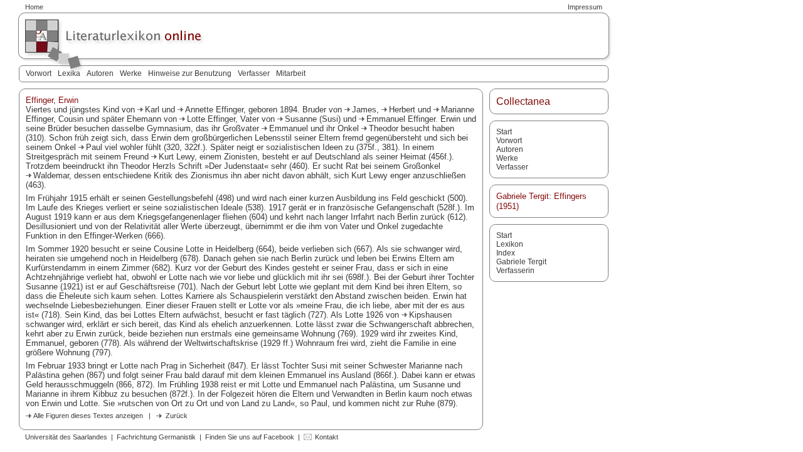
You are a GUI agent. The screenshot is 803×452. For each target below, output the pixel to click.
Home (34, 7)
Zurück (177, 415)
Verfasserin (515, 270)
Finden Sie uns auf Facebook (249, 437)
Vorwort (38, 73)
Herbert (402, 109)
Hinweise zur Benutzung (189, 73)
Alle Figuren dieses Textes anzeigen (88, 415)
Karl (152, 109)
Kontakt (326, 437)
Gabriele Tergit (521, 261)
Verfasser (254, 73)
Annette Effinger (214, 109)
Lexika (69, 73)
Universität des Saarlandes (66, 437)
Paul (94, 147)
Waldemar (51, 175)
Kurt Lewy (176, 156)
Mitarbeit (291, 73)
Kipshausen (430, 315)
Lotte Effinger (211, 119)
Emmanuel (288, 128)
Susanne (301, 119)
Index (505, 253)
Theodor (383, 128)
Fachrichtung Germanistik (156, 437)
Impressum (585, 7)
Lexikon (509, 244)
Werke (131, 73)
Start (504, 131)
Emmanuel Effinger (400, 119)
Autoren (100, 73)
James (364, 109)
